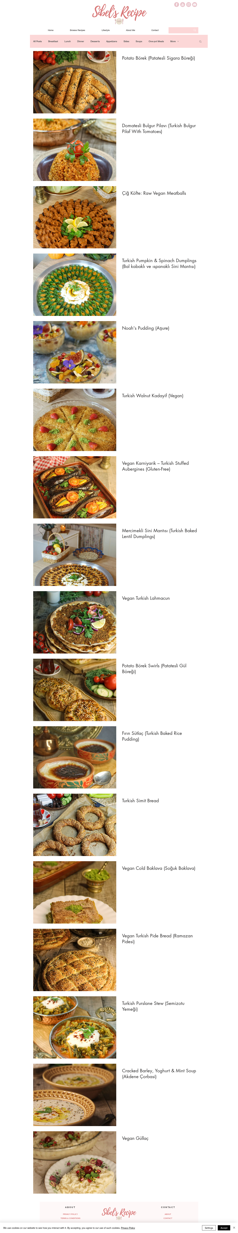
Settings (209, 1227)
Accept (224, 1227)
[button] (200, 41)
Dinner (80, 41)
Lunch (67, 41)
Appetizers (111, 41)
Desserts (95, 41)
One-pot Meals (156, 41)
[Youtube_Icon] (182, 4)
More (173, 41)
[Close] (234, 1227)
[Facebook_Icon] (176, 4)
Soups (139, 41)
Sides (126, 41)
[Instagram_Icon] (188, 4)
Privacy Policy (128, 1227)
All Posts (37, 41)
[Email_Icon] (194, 4)
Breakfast (53, 41)
